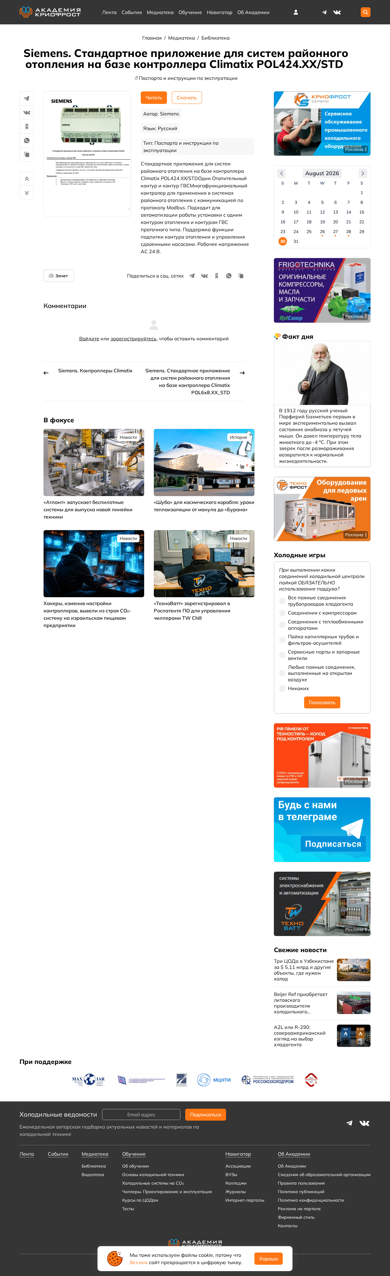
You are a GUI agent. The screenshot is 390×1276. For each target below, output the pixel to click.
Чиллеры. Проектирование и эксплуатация (167, 1191)
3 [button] (296, 202)
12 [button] (322, 212)
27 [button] (335, 231)
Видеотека (93, 1174)
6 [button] (335, 202)
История (238, 437)
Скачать (187, 97)
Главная (152, 38)
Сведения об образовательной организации (324, 1174)
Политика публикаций (301, 1191)
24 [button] (295, 231)
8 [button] (361, 202)
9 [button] (283, 212)
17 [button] (295, 222)
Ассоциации (238, 1166)
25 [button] (309, 231)
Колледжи (235, 1183)
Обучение (190, 12)
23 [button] (282, 231)
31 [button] (295, 241)
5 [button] (322, 202)
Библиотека (215, 38)
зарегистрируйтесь (134, 338)
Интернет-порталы (244, 1200)
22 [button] (361, 222)
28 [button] (348, 231)
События (132, 12)
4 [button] (309, 202)
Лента (109, 12)
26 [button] (322, 231)
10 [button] (295, 212)
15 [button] (361, 212)
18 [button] (309, 222)
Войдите (89, 338)
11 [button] (309, 212)
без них (139, 1262)
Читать (154, 97)
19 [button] (322, 222)
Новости (128, 437)
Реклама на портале (299, 1208)
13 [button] (335, 212)
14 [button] (348, 212)
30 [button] (282, 241)
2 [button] (283, 202)
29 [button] (361, 231)
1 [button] (361, 192)
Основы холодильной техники (153, 1174)
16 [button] (282, 222)
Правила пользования (301, 1183)
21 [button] (348, 222)
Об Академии (292, 1166)
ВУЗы (231, 1174)
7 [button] (348, 202)
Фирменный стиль (296, 1217)
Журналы (235, 1191)
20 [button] (335, 222)
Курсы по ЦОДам (140, 1200)
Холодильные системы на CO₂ (153, 1183)
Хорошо (268, 1259)
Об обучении (135, 1166)
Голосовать (322, 702)
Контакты (287, 1225)
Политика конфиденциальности (311, 1200)
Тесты (128, 1208)
